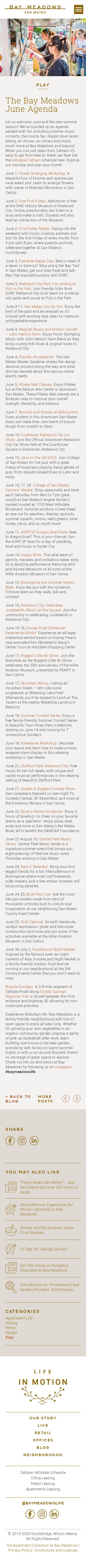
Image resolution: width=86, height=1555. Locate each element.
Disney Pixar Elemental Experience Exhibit (35, 630)
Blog (43, 1448)
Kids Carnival (32, 921)
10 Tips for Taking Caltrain (44, 1248)
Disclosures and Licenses (56, 1550)
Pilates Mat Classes (35, 384)
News (10, 1327)
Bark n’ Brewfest (34, 866)
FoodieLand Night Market (53, 949)
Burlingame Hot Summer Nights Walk (40, 585)
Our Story (43, 1418)
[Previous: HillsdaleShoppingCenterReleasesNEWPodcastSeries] (65, 1101)
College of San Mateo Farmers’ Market (37, 488)
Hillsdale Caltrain (26, 160)
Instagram (63, 1066)
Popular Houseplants (36, 356)
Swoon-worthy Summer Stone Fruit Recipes (47, 1230)
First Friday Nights (34, 228)
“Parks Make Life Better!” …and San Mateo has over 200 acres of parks (49, 1187)
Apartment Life (19, 1317)
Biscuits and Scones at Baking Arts (48, 412)
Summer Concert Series (40, 715)
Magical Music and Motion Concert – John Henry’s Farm (42, 332)
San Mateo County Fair (43, 306)
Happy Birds (31, 554)
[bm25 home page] (35, 9)
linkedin (34, 1140)
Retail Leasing (43, 1483)
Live (43, 1426)
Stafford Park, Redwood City (44, 765)
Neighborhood (43, 1455)
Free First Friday (32, 200)
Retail (43, 1433)
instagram (22, 1140)
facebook (10, 1140)
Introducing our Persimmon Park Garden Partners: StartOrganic (50, 1287)
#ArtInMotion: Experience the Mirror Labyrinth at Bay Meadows (46, 1209)
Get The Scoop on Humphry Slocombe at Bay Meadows (44, 1267)
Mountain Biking (35, 683)
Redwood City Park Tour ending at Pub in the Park (41, 286)
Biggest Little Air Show (39, 655)
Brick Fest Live (38, 894)
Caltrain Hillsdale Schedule (43, 1472)
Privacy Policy (20, 1550)
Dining (11, 1322)
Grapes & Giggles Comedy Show (48, 788)
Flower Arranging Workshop (42, 173)
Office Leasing (43, 1478)
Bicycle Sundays (19, 986)
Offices (43, 1440)
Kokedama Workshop (39, 743)
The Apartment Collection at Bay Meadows (42, 1545)
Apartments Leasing (43, 1489)
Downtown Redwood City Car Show (38, 437)
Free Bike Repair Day (36, 260)
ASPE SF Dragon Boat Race (44, 532)
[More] (78, 9)
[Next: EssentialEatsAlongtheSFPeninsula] (76, 1101)
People (11, 1332)
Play (43, 85)
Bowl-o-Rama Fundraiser (42, 811)
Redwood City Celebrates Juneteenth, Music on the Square (34, 608)
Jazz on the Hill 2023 (39, 457)
